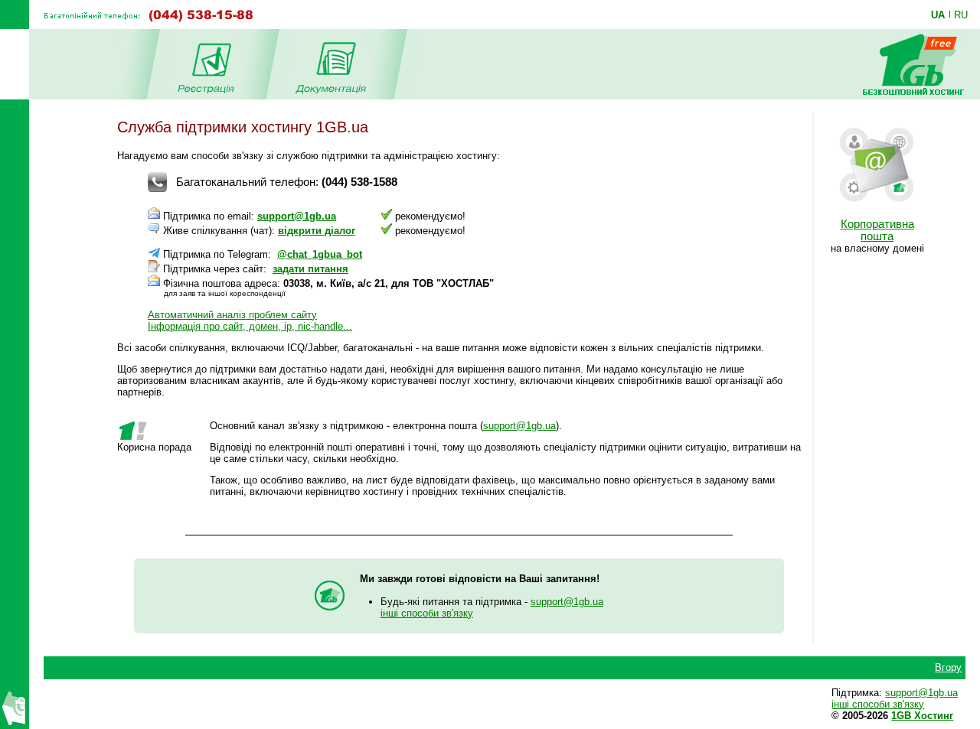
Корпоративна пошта (877, 230)
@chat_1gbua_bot (319, 254)
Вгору (948, 667)
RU (961, 14)
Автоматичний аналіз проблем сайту (232, 315)
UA (938, 14)
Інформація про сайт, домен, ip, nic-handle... (250, 326)
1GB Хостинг (922, 715)
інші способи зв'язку (427, 613)
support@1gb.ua (296, 216)
